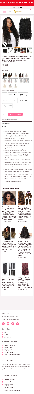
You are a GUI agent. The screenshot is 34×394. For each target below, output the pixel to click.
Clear (3, 110)
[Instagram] (3, 323)
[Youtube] (12, 323)
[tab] (17, 123)
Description (6, 123)
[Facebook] (8, 323)
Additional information (10, 127)
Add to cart (15, 114)
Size (3, 90)
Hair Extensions (12, 119)
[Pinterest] (17, 323)
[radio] (4, 75)
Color (4, 71)
